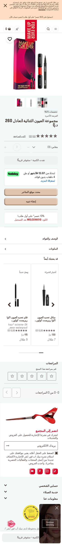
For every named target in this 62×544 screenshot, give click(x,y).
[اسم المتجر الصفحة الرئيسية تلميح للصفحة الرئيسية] (31, 30)
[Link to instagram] (47, 471)
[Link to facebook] (40, 471)
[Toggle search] (48, 29)
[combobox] (45, 147)
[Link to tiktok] (54, 471)
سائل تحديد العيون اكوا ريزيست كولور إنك (46, 319)
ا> (42, 9)
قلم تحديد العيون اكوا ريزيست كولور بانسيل (17, 319)
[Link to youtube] (32, 471)
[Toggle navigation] (56, 29)
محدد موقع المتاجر (31, 192)
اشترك (9, 445)
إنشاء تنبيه (31, 201)
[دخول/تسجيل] (17, 29)
